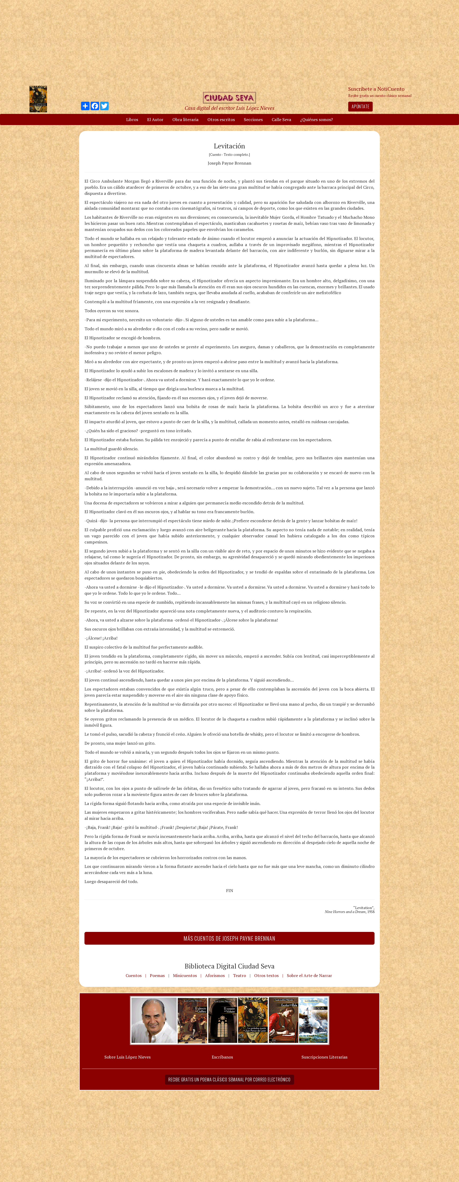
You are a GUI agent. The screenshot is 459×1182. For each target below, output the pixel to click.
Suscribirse (202, 631)
